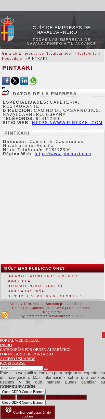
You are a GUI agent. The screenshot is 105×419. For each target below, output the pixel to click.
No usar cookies (31, 397)
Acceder (84, 308)
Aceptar (8, 397)
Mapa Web (55, 308)
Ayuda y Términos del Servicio (34, 304)
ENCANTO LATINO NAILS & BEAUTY (42, 276)
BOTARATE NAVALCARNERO (34, 286)
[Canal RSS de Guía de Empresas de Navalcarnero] (5, 314)
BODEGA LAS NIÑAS (26, 291)
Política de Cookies (28, 308)
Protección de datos (77, 304)
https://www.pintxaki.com (67, 123)
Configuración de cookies (66, 397)
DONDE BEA (18, 281)
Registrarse (52, 312)
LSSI (71, 308)
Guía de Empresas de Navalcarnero (61, 30)
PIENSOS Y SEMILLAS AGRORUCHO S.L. (47, 296)
